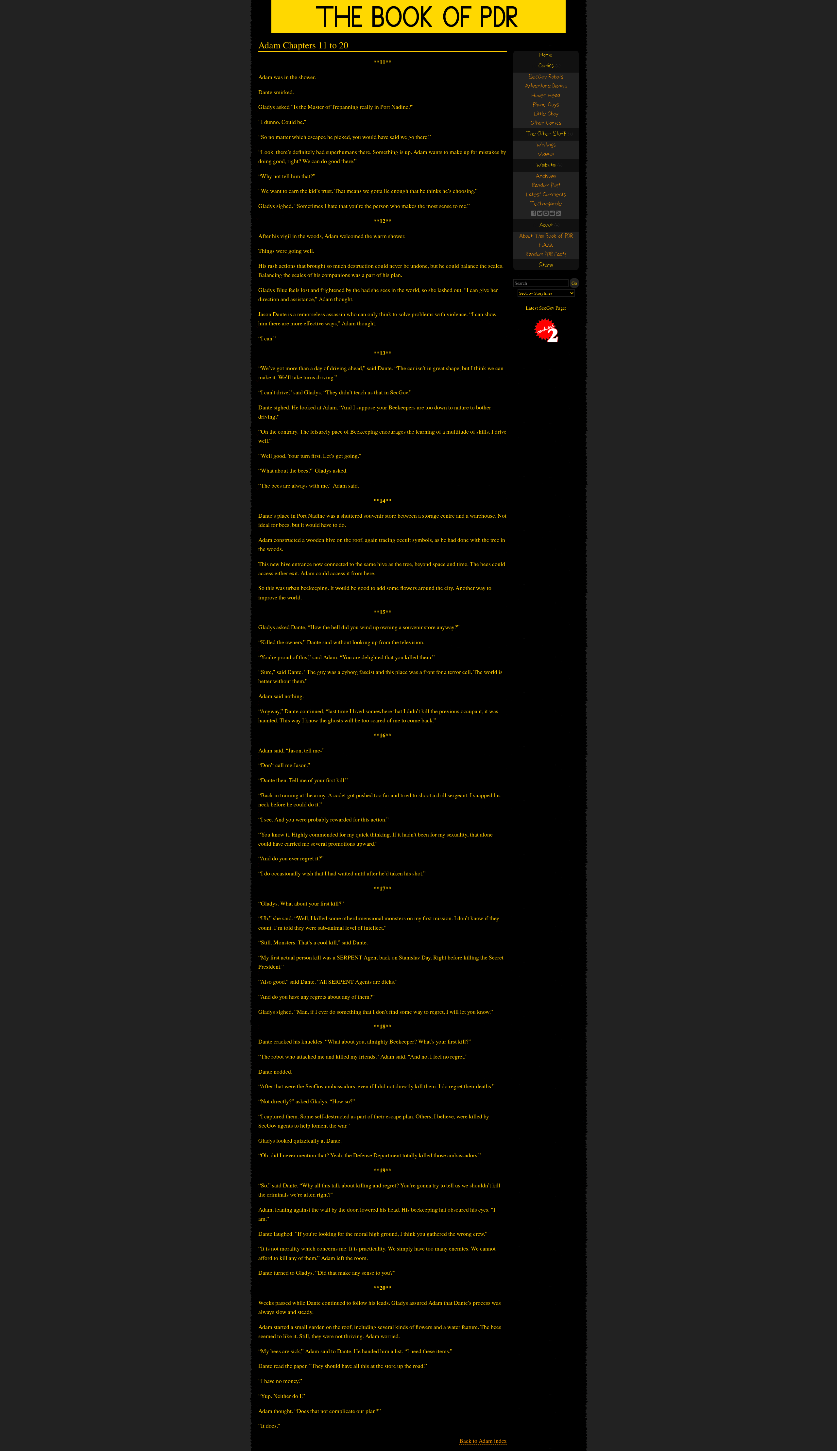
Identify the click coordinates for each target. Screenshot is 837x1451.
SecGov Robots (546, 77)
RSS (558, 213)
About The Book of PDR (546, 236)
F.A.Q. (546, 245)
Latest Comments (546, 195)
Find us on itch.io (546, 213)
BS (539, 213)
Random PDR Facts (546, 254)
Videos (546, 154)
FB (533, 213)
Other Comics (546, 123)
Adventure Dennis (546, 86)
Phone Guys (546, 105)
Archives (546, 176)
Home (546, 55)
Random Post (546, 185)
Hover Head (546, 95)
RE (552, 213)
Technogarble (546, 204)
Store (546, 265)
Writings (546, 145)
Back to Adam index (483, 1440)
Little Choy (546, 114)
